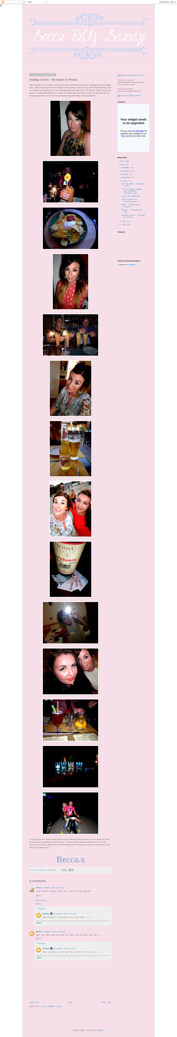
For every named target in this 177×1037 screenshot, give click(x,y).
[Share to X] (67, 869)
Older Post (106, 1002)
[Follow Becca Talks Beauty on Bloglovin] (127, 265)
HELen (38, 888)
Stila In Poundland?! (131, 196)
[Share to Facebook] (70, 869)
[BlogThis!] (64, 869)
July (124, 221)
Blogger (100, 1030)
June (124, 225)
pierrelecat (41, 900)
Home (70, 1002)
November (126, 171)
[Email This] (62, 869)
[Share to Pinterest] (72, 869)
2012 (122, 165)
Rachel (39, 932)
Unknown (46, 914)
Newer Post (35, 1002)
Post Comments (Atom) (52, 1006)
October (126, 174)
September (127, 178)
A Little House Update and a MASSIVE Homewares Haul (132, 191)
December (126, 168)
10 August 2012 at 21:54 (65, 914)
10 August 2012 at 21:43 (53, 888)
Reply (38, 904)
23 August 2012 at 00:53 (54, 932)
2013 (122, 161)
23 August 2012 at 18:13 (65, 949)
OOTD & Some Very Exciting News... (130, 200)
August (125, 181)
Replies (41, 909)
